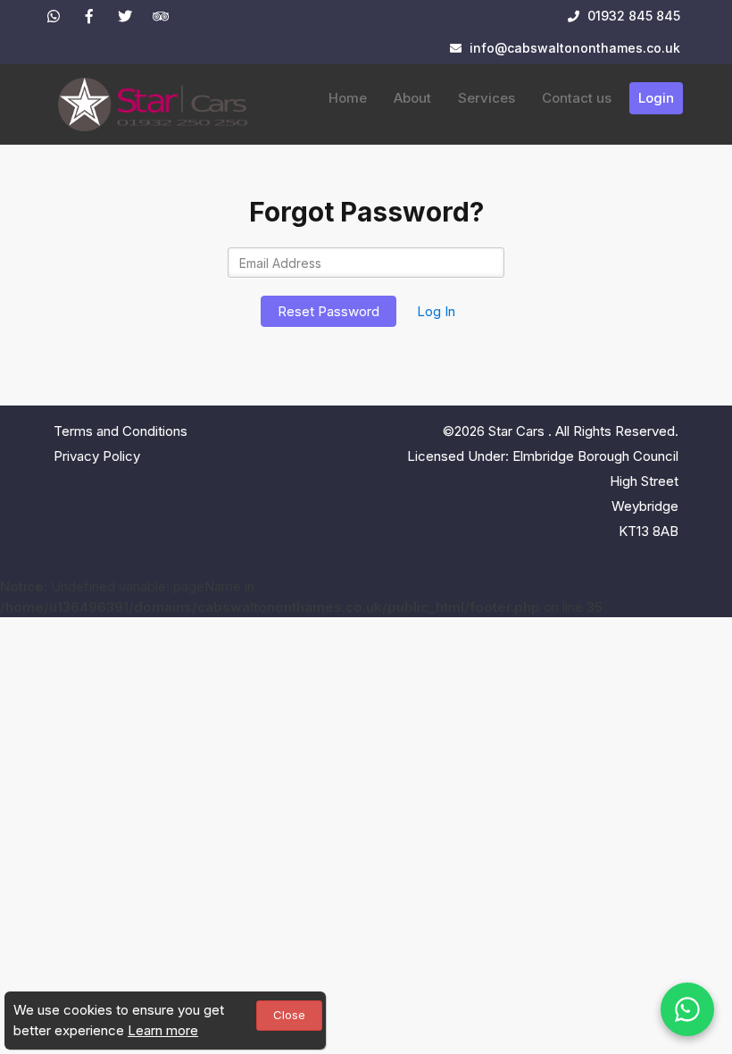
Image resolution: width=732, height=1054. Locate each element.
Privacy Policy (97, 456)
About (412, 97)
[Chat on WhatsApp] (687, 1009)
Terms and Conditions (120, 430)
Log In (436, 311)
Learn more (163, 1030)
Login (656, 97)
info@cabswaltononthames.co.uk (575, 47)
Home (348, 97)
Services (486, 97)
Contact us (576, 97)
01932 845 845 (632, 15)
